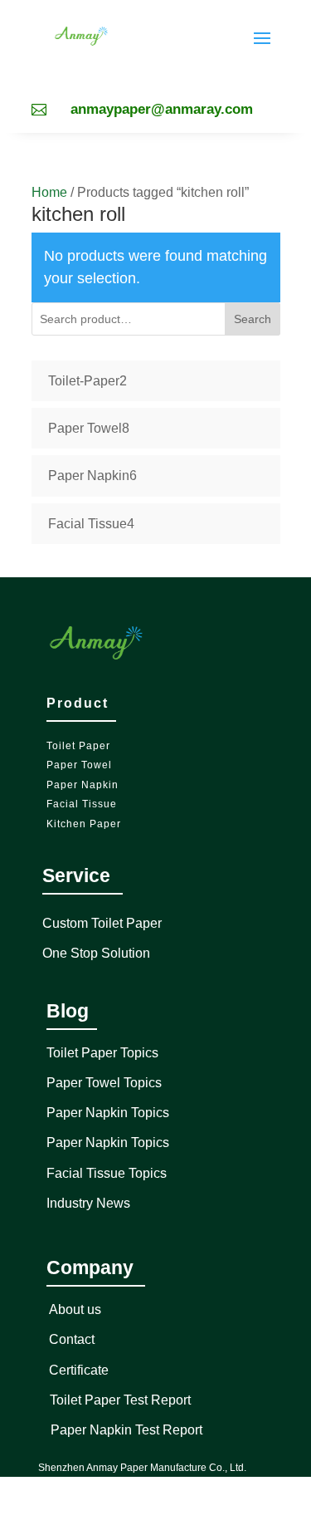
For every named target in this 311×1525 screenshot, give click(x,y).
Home (49, 192)
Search (252, 319)
